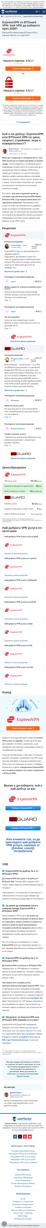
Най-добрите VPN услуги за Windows (23, 1154)
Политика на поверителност (23, 1204)
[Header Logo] (9, 12)
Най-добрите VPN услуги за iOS (23, 1159)
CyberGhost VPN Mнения (23, 1178)
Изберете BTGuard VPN (22, 828)
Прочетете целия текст (14, 271)
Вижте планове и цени (22, 728)
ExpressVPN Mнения (23, 1175)
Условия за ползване (23, 1207)
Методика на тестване (23, 1219)
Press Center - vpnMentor (23, 1213)
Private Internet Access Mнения (23, 1183)
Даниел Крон (14, 149)
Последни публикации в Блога (23, 1151)
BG (37, 12)
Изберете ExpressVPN (22, 808)
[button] (4, 1224)
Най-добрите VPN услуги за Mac (23, 1157)
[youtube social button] (30, 1137)
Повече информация (22, 69)
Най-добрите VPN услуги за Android (23, 1162)
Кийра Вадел (16, 245)
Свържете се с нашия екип (23, 1201)
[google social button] (25, 1137)
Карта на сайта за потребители (23, 1210)
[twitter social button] (20, 1137)
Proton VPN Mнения (23, 1180)
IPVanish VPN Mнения (23, 1186)
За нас (23, 1199)
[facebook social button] (15, 1137)
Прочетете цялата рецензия (23, 341)
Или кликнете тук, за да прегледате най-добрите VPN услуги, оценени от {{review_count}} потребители (23, 845)
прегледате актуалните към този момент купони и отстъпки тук (21, 1031)
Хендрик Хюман (17, 359)
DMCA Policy (23, 1216)
